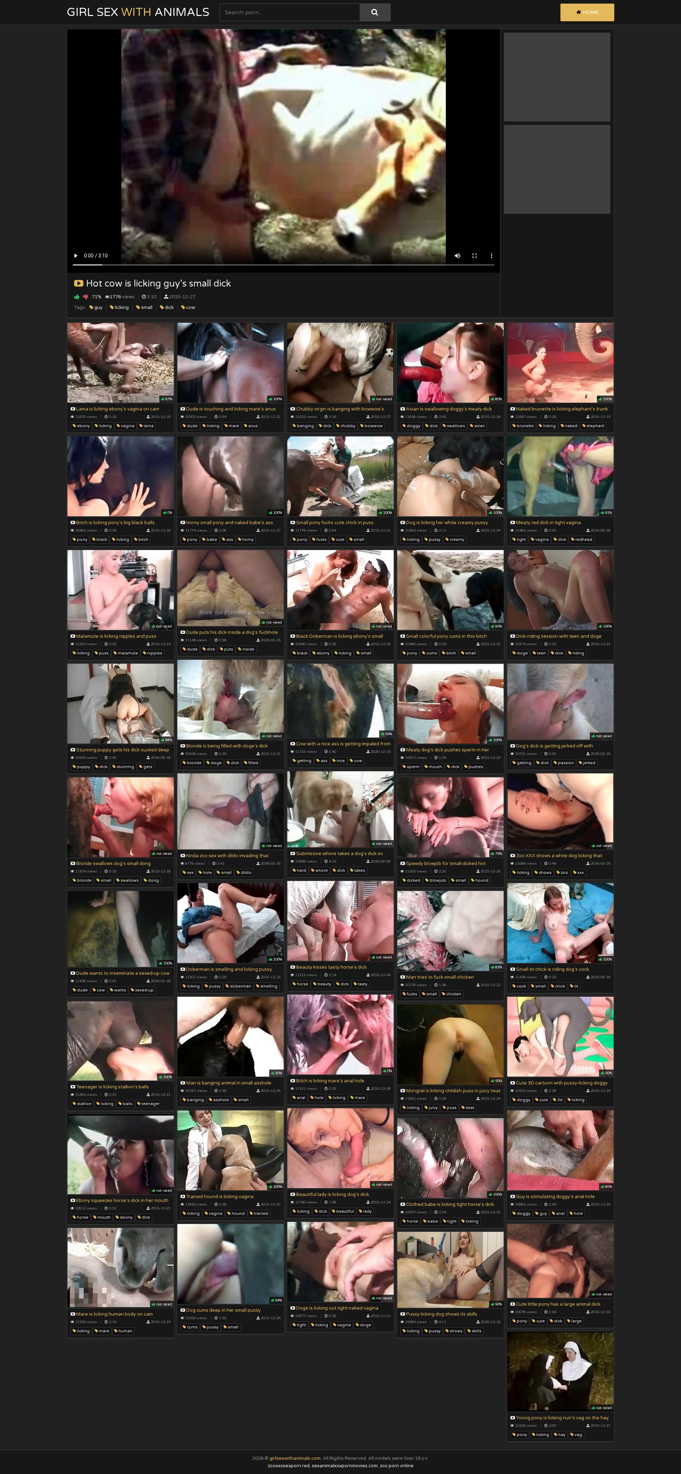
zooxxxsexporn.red (289, 1466)
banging (305, 426)
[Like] (76, 296)
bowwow (373, 426)
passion (565, 763)
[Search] (375, 12)
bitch (142, 539)
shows (545, 872)
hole (207, 872)
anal (300, 1097)
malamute (127, 653)
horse (302, 984)
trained (260, 1213)
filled (252, 763)
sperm (413, 767)
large (576, 1321)
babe (211, 539)
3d (559, 1100)
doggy (413, 426)
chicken (453, 994)
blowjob (437, 880)
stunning (125, 767)
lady (367, 1211)
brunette (525, 426)
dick (169, 307)
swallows (455, 426)
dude (192, 426)
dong (153, 880)
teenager (150, 1104)
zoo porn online (397, 1466)
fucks (321, 539)
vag (578, 1434)
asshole (220, 1100)
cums (431, 653)
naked (570, 426)
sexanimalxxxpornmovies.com (345, 1466)
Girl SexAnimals (138, 12)
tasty (362, 984)
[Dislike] (85, 296)
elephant (595, 426)
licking (121, 307)
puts (228, 649)
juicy (433, 1107)
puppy (83, 767)
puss (103, 653)
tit (575, 986)
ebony (83, 426)
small (146, 307)
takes (359, 870)
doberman (240, 986)
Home (590, 12)
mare (233, 426)
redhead (583, 539)
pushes (475, 767)
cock (521, 986)
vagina (127, 426)
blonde (193, 763)
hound (481, 880)
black (101, 539)
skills (476, 1331)
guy (98, 307)
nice (340, 760)
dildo (245, 872)
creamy (456, 539)
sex (190, 872)
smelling (268, 986)
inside (247, 649)
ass (229, 539)
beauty (323, 984)
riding (577, 653)
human (124, 1331)
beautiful (344, 1211)
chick (559, 986)
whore (321, 870)
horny (247, 539)
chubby (347, 426)
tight (521, 539)
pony (81, 539)
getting (303, 760)
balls (127, 1104)
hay (561, 1434)
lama (148, 426)
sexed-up (144, 990)
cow (190, 307)
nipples (154, 653)
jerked (589, 763)
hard (301, 870)
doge (522, 653)
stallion (84, 1104)
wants (119, 990)
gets (147, 767)
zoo (564, 872)
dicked (413, 880)
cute (339, 539)
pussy (434, 539)
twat (469, 1107)
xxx (580, 872)
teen (541, 653)
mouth (435, 767)
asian (479, 426)
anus (252, 426)
